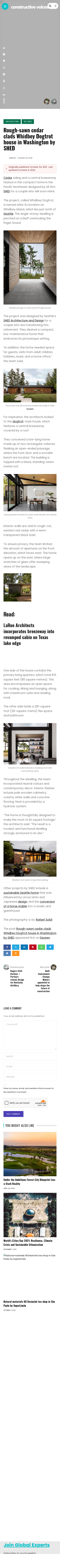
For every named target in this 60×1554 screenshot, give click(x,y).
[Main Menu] (5, 6)
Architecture (12, 121)
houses (30, 408)
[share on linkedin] (4, 81)
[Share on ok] (15, 953)
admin (12, 158)
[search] (50, 6)
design (22, 902)
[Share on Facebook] (7, 947)
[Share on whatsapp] (41, 947)
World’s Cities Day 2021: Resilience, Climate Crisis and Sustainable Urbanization (27, 1243)
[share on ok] (4, 48)
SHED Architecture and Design (23, 321)
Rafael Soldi (44, 920)
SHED (6, 191)
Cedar (7, 178)
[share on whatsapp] (4, 68)
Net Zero (28, 121)
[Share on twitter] (15, 947)
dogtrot (18, 421)
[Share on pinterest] (33, 947)
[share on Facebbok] (4, 95)
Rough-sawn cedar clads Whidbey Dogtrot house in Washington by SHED (29, 933)
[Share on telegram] (50, 947)
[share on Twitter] (4, 88)
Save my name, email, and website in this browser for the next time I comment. (28, 1090)
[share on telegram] (4, 61)
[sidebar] (55, 6)
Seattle (8, 214)
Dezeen (45, 938)
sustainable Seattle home (21, 893)
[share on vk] (4, 54)
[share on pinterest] (4, 74)
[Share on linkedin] (24, 947)
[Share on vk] (7, 953)
